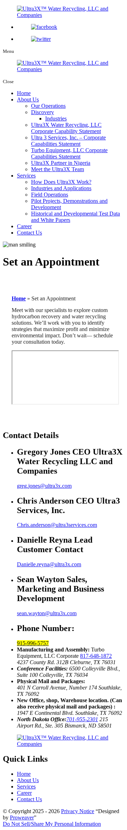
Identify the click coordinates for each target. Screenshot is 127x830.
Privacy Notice (77, 811)
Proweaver (22, 817)
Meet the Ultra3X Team (57, 169)
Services (26, 176)
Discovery (42, 112)
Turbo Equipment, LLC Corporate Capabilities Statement (69, 153)
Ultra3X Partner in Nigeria (60, 163)
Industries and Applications (61, 188)
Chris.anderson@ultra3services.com (57, 525)
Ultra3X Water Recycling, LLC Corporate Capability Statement (66, 128)
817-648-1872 (96, 656)
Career (24, 226)
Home (24, 93)
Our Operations (48, 106)
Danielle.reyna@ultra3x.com (49, 564)
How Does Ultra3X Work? (61, 182)
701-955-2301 (82, 719)
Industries (56, 118)
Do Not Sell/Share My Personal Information (52, 824)
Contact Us (29, 233)
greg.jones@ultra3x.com (44, 486)
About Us (28, 99)
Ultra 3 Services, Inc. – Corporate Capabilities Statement (68, 141)
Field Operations (49, 195)
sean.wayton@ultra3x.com (47, 613)
